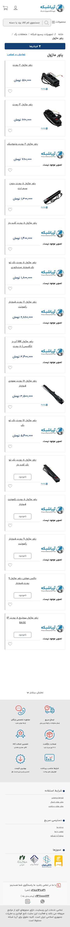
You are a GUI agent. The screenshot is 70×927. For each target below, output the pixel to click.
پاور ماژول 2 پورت (22, 65)
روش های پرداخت (56, 806)
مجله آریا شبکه (57, 835)
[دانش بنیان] (47, 862)
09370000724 (42, 896)
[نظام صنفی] (22, 860)
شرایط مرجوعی (57, 797)
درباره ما (60, 827)
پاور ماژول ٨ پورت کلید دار (22, 223)
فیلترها (33, 46)
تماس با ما (58, 831)
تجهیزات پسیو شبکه (42, 34)
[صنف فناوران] (34, 860)
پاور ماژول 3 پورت (22, 104)
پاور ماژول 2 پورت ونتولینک (22, 144)
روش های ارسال (57, 801)
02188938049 (38, 890)
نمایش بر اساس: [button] (16, 54)
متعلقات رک (20, 34)
